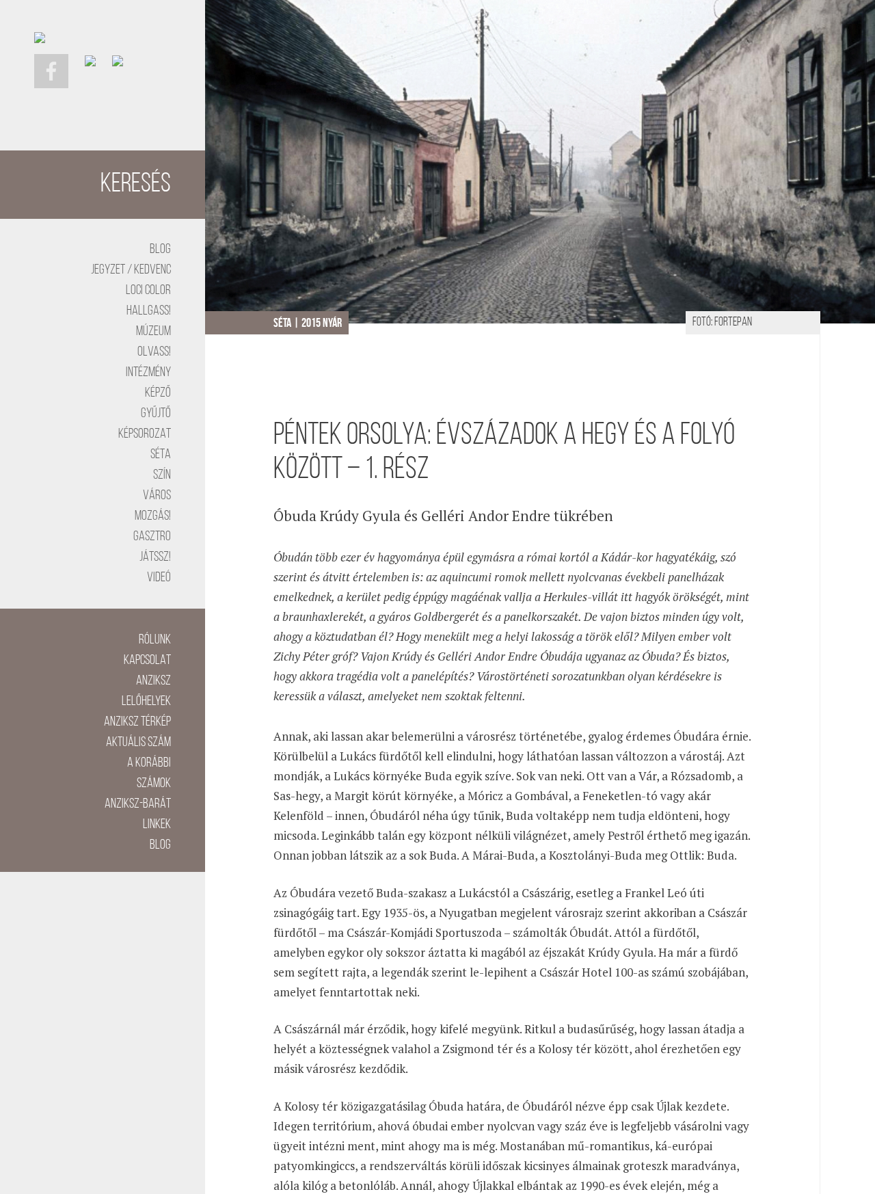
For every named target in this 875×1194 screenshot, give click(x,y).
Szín (162, 475)
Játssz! (155, 557)
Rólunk (155, 640)
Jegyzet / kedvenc (131, 270)
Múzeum (153, 332)
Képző (158, 393)
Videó (159, 578)
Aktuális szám (138, 742)
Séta (160, 455)
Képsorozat (144, 434)
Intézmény (148, 373)
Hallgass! (148, 311)
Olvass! (154, 352)
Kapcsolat (147, 660)
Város (157, 496)
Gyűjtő (156, 414)
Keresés (135, 184)
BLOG (160, 249)
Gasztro (152, 537)
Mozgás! (153, 516)
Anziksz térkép (137, 722)
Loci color (148, 290)
